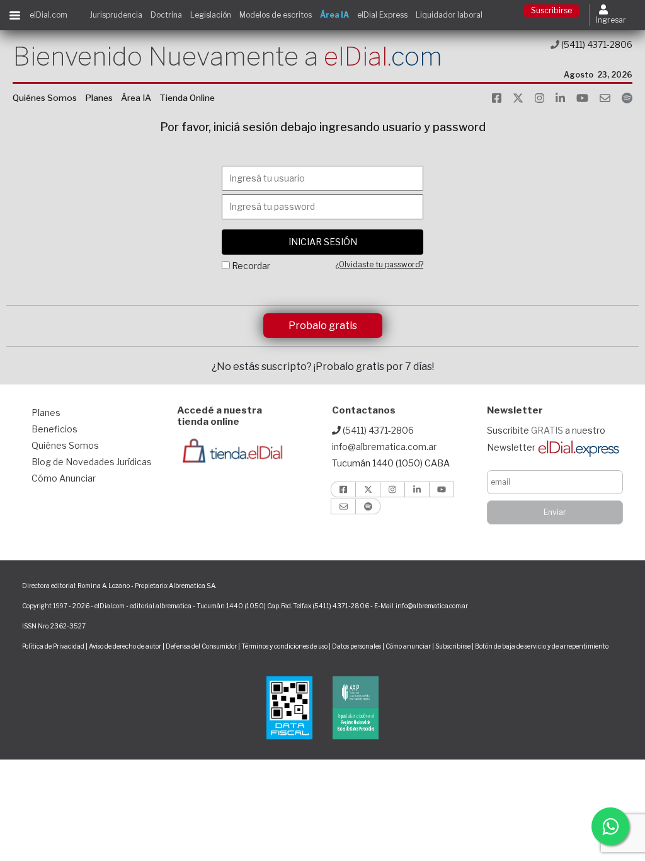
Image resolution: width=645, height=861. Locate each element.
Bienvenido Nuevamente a (227, 56)
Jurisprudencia (115, 15)
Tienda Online (187, 98)
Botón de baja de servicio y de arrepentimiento (541, 646)
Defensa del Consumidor (201, 646)
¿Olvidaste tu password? (379, 264)
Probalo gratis (322, 326)
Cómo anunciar (408, 646)
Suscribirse (551, 10)
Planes (99, 98)
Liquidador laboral (449, 15)
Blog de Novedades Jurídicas (91, 461)
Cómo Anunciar (63, 478)
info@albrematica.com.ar (384, 446)
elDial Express (382, 15)
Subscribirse (453, 646)
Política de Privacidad (53, 646)
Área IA (334, 15)
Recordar (251, 265)
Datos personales (356, 646)
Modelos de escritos (275, 15)
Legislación (210, 15)
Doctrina (166, 15)
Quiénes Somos (45, 98)
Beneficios (54, 429)
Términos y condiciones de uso (284, 646)
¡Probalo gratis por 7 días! (374, 367)
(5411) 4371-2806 (595, 44)
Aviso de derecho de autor (125, 646)
